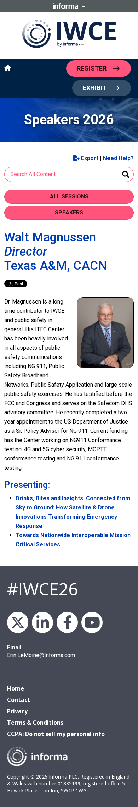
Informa (69, 6)
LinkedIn (42, 622)
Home (15, 688)
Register (92, 68)
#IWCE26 (42, 588)
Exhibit (95, 88)
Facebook (67, 622)
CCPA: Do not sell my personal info (56, 734)
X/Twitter (17, 622)
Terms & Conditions (35, 722)
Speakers (69, 212)
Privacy (17, 711)
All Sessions (69, 196)
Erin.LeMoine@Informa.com (41, 655)
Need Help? (118, 158)
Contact (18, 700)
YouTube (92, 622)
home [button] (8, 68)
